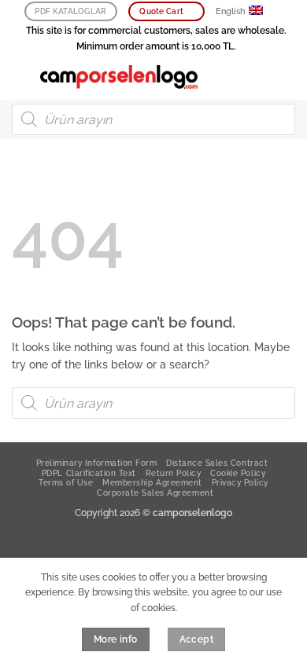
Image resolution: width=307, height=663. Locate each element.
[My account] (260, 77)
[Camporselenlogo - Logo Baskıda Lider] (119, 77)
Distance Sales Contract (217, 462)
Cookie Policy (237, 473)
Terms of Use (66, 482)
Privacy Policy (240, 482)
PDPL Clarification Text (89, 473)
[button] (20, 76)
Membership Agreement (152, 482)
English (230, 11)
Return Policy (174, 473)
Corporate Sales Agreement (155, 492)
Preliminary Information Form (96, 462)
